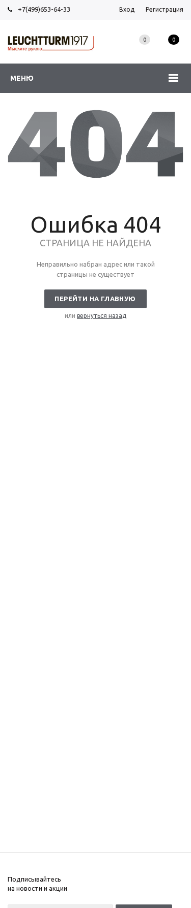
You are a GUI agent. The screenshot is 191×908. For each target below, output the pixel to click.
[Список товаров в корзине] (173, 51)
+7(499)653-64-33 (44, 9)
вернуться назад (101, 315)
